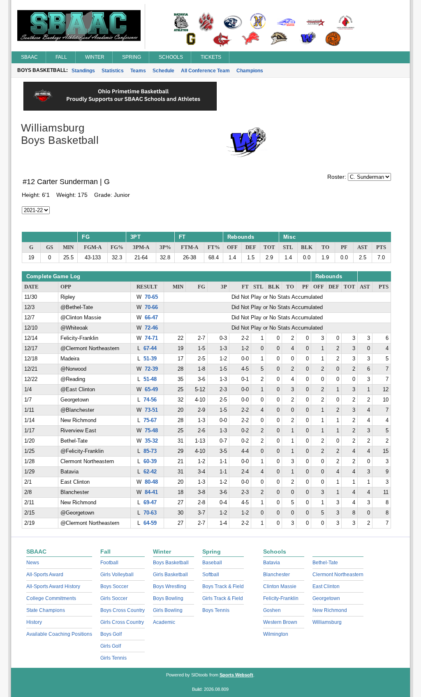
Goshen (272, 610)
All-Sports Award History (53, 586)
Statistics (113, 71)
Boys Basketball (171, 562)
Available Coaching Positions (59, 634)
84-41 (151, 492)
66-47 (151, 318)
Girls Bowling (168, 610)
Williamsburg (327, 622)
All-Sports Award (44, 574)
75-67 (150, 420)
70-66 (151, 307)
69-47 (150, 502)
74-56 (150, 400)
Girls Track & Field (222, 598)
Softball (210, 574)
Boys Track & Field (223, 586)
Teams (138, 71)
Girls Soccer (113, 598)
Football (109, 562)
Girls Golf (110, 646)
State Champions (45, 610)
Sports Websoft (236, 674)
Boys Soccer (114, 586)
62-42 (150, 472)
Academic (164, 622)
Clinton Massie (279, 586)
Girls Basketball (170, 574)
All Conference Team (205, 71)
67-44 (150, 348)
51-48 (150, 379)
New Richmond (329, 610)
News (32, 562)
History (34, 622)
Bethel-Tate (325, 562)
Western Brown (280, 622)
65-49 (151, 389)
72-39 (151, 369)
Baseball (212, 562)
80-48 (151, 482)
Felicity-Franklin (280, 598)
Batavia (271, 562)
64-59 (150, 523)
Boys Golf (111, 634)
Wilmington (275, 634)
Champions (249, 71)
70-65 (151, 297)
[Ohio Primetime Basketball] (120, 108)
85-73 (150, 451)
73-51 (151, 410)
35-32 (151, 441)
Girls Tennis (113, 658)
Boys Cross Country (122, 610)
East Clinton (326, 586)
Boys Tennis (215, 610)
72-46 (151, 328)
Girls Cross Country (122, 622)
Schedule (163, 71)
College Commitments (51, 598)
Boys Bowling (168, 598)
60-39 (150, 461)
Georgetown (326, 598)
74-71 (151, 338)
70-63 (150, 513)
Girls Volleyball (117, 574)
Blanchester (276, 574)
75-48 (151, 431)
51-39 (150, 359)
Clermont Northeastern (337, 574)
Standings (83, 71)
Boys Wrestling (169, 586)
